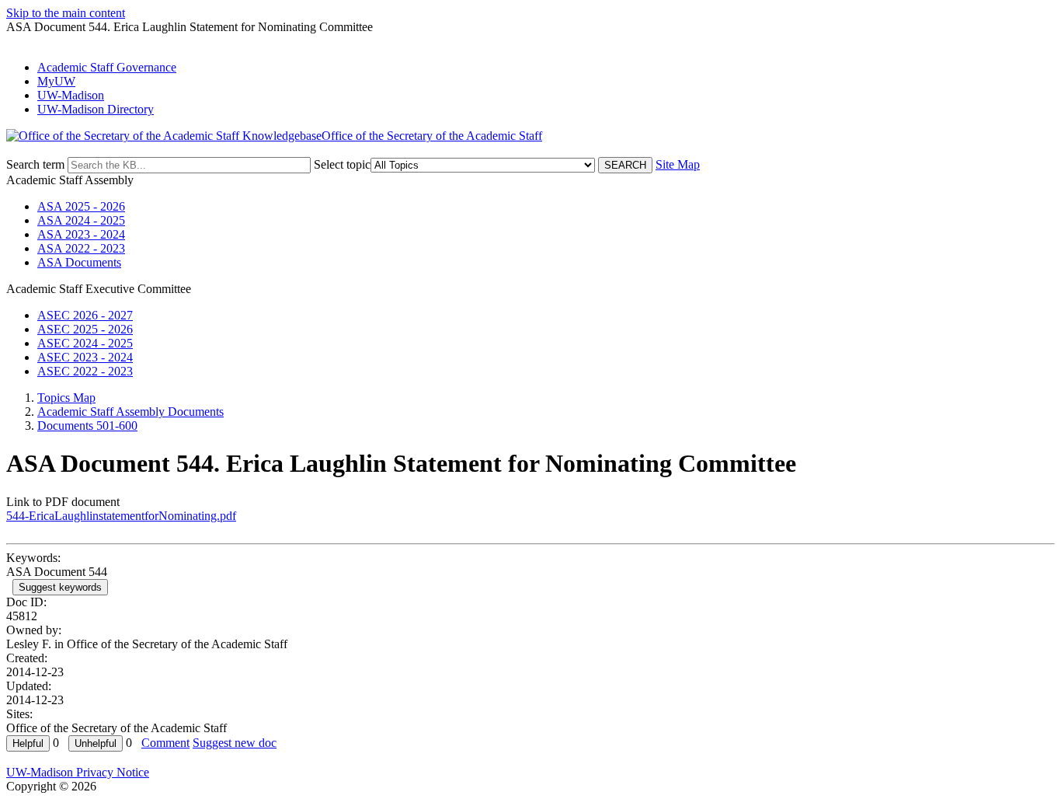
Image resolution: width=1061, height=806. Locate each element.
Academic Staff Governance (106, 67)
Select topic (342, 164)
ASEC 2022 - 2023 (85, 371)
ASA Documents (79, 262)
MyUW (56, 81)
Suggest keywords (60, 587)
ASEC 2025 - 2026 (85, 329)
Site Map (678, 164)
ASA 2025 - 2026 (81, 206)
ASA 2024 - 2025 (81, 220)
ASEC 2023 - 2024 (85, 357)
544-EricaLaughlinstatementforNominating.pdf (121, 515)
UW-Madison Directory (95, 109)
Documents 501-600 (87, 425)
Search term (35, 164)
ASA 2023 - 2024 (81, 234)
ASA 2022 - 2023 (81, 248)
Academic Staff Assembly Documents (130, 411)
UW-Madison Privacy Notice (77, 772)
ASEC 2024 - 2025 (85, 343)
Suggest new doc (235, 742)
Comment (165, 742)
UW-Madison (70, 95)
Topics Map (66, 397)
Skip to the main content (65, 12)
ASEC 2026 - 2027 (85, 315)
